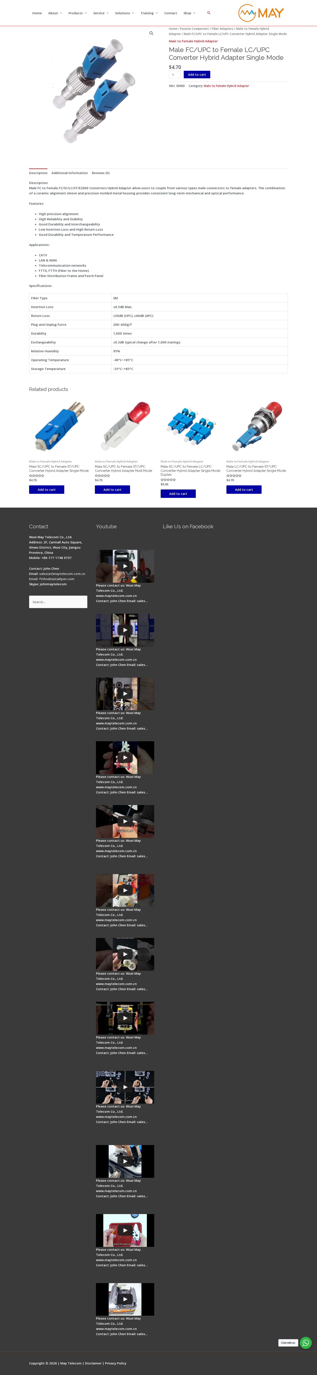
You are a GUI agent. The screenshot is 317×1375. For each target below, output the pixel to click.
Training (147, 13)
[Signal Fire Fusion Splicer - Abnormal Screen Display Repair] (125, 1299)
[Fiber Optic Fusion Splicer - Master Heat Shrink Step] (125, 1018)
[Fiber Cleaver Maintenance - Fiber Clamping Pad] (125, 694)
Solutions (122, 13)
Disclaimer (93, 1363)
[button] (151, 33)
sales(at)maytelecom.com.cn (62, 573)
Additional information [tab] (70, 173)
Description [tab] (38, 173)
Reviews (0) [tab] (101, 173)
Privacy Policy (115, 1363)
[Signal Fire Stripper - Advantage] (125, 757)
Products (76, 13)
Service (99, 13)
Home (37, 13)
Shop (187, 13)
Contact (170, 13)
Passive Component (194, 29)
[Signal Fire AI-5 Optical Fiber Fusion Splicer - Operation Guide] (125, 566)
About (53, 13)
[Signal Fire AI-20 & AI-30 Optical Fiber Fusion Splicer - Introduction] (125, 1087)
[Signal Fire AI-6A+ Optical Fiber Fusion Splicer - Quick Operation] (125, 890)
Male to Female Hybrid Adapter (193, 41)
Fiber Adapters (222, 29)
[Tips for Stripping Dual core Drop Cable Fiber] (125, 821)
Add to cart (197, 74)
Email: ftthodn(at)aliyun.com (51, 579)
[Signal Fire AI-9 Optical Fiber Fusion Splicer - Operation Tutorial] (125, 1230)
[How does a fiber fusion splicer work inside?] (125, 630)
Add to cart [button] (47, 489)
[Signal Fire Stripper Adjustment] (125, 954)
